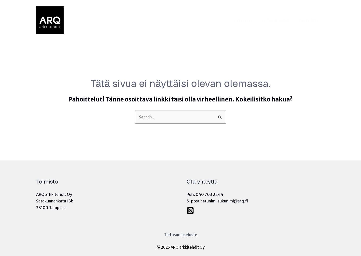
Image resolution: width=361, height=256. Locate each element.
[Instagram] (190, 210)
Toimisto (309, 20)
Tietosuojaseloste (180, 234)
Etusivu (243, 20)
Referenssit (275, 20)
